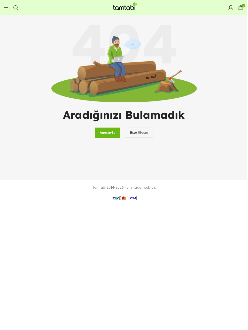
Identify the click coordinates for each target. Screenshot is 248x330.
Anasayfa (108, 132)
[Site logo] (124, 7)
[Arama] (16, 7)
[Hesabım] (231, 7)
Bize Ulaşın (139, 132)
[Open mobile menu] (6, 7)
